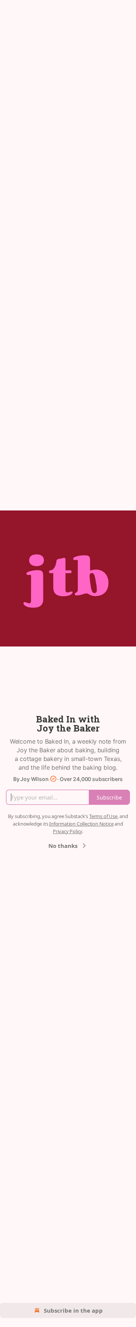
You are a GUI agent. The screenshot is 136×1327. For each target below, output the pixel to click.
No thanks (62, 845)
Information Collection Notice (81, 823)
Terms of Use (103, 816)
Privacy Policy (67, 831)
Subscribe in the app (73, 1310)
